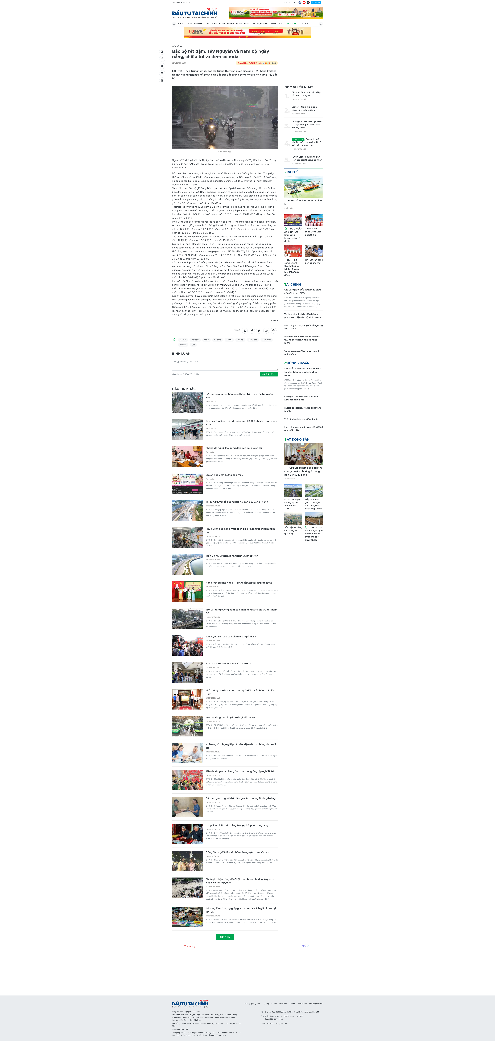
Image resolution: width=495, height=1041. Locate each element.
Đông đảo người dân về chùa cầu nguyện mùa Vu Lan (237, 852)
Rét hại (240, 340)
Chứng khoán (226, 24)
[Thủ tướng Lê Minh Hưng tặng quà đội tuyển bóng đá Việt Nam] (187, 699)
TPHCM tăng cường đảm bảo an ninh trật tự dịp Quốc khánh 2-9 (241, 611)
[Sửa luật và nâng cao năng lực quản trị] (293, 518)
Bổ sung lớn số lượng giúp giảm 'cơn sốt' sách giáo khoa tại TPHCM (241, 910)
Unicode (217, 340)
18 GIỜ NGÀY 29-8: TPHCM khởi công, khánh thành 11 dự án (293, 235)
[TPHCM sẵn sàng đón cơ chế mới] (314, 251)
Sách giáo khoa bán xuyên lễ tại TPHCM (229, 663)
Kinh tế (182, 24)
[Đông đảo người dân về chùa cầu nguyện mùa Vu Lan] (187, 861)
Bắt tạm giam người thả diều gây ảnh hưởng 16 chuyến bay (241, 798)
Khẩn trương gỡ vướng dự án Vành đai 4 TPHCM (292, 504)
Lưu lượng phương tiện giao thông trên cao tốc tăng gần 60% (239, 396)
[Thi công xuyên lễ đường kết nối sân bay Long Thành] (187, 510)
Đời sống (292, 24)
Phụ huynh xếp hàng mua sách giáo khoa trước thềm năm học (240, 530)
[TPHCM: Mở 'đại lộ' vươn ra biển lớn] (303, 187)
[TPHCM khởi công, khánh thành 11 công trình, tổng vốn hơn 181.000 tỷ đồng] (293, 251)
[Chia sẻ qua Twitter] (162, 66)
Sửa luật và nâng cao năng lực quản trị (293, 530)
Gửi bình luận (268, 374)
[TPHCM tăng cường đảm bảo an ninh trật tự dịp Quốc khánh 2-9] (187, 618)
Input (206, 340)
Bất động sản (260, 24)
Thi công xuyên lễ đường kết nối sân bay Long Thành (237, 502)
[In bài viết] (162, 80)
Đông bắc (253, 340)
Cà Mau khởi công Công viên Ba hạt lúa (313, 231)
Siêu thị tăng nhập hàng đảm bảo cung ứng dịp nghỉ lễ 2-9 (240, 771)
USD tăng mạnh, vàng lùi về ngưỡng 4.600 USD (303, 327)
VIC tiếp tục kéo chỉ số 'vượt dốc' (301, 419)
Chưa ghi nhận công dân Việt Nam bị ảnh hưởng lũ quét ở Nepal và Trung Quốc (240, 881)
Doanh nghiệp (277, 24)
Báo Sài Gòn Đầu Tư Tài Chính (194, 13)
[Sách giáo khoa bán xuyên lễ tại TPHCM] (187, 672)
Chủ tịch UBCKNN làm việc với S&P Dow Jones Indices (302, 398)
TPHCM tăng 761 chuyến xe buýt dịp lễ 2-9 (230, 717)
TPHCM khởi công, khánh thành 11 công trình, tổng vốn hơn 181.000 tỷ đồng (292, 268)
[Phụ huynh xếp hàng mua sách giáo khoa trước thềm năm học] (187, 537)
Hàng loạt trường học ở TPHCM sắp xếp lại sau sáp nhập (239, 582)
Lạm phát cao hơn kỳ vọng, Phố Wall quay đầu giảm (303, 429)
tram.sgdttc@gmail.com (313, 1003)
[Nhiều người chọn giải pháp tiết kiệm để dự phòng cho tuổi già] (187, 753)
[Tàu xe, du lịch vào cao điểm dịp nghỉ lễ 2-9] (187, 645)
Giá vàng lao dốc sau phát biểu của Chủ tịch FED (302, 291)
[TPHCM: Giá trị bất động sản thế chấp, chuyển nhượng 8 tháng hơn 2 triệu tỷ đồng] (303, 454)
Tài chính (212, 24)
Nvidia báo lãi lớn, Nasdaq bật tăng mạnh (302, 409)
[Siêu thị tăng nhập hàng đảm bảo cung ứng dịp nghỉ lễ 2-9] (187, 780)
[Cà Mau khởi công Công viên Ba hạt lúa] (314, 220)
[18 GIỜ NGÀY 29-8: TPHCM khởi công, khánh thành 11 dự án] (293, 220)
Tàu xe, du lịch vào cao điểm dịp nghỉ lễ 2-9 (231, 636)
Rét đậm (195, 340)
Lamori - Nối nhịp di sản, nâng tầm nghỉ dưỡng (304, 108)
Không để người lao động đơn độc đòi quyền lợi (234, 448)
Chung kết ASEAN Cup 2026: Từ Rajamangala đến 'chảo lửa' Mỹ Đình (307, 124)
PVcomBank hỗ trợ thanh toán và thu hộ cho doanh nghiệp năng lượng (302, 339)
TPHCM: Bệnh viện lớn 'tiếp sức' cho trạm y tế (306, 94)
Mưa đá (183, 345)
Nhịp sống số (243, 24)
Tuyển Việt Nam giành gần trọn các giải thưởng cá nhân (307, 158)
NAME (229, 340)
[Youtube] (304, 2)
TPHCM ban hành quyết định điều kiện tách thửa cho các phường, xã (314, 533)
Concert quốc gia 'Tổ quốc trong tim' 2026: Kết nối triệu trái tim (306, 142)
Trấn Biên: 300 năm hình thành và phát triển (232, 555)
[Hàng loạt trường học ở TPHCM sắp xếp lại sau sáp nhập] (187, 591)
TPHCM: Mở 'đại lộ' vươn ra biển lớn (303, 202)
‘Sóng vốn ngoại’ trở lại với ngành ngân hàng (302, 352)
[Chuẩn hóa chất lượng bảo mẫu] (187, 483)
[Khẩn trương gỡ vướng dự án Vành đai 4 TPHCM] (293, 490)
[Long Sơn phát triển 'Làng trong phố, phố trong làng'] (187, 834)
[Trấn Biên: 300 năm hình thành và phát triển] (187, 564)
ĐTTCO (183, 340)
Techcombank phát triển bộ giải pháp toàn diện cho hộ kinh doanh (302, 316)
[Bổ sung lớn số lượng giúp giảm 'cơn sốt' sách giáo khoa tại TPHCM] (187, 917)
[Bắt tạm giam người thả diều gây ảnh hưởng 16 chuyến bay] (187, 807)
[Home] (174, 24)
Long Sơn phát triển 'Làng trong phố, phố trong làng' (237, 825)
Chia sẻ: (237, 330)
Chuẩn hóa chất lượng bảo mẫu (224, 475)
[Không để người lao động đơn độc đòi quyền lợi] (187, 456)
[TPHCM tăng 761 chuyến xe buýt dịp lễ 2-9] (187, 726)
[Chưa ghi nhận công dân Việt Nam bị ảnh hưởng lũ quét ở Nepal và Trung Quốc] (187, 888)
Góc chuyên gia (196, 24)
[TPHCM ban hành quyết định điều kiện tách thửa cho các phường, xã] (314, 518)
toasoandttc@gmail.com (277, 1023)
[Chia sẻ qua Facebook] (162, 59)
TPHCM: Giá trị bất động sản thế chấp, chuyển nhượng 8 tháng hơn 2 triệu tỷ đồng (303, 471)
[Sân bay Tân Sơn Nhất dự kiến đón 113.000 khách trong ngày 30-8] (187, 429)
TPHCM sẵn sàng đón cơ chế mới (314, 261)
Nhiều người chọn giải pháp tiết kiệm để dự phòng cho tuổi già (241, 746)
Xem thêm (225, 937)
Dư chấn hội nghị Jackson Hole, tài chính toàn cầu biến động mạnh (302, 372)
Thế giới (303, 24)
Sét (193, 345)
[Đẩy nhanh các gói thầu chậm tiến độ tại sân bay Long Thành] (314, 490)
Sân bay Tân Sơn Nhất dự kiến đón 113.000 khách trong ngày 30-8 (241, 423)
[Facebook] (300, 2)
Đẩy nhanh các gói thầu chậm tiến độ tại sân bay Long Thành (313, 504)
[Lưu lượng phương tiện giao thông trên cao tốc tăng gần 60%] (187, 402)
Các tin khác (184, 389)
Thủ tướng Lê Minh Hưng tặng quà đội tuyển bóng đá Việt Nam (240, 692)
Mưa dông (267, 340)
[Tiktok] (308, 2)
